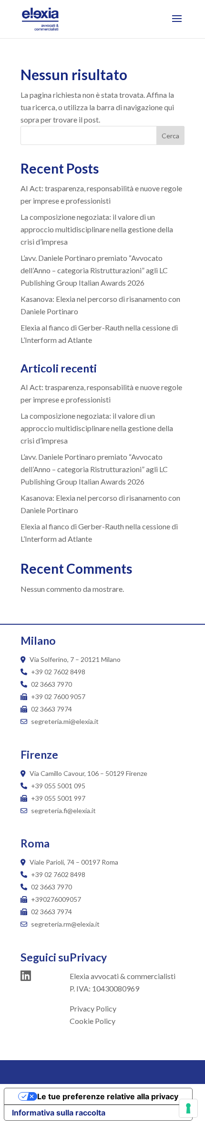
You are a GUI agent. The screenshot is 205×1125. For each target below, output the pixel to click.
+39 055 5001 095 (58, 786)
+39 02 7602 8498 (58, 672)
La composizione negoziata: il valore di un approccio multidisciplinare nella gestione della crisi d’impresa (96, 229)
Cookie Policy (92, 1020)
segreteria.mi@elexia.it (64, 721)
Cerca (170, 136)
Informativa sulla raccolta (58, 1112)
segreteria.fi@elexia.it (63, 810)
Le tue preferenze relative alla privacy (107, 1096)
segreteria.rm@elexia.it (65, 924)
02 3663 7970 (51, 684)
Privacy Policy (93, 1008)
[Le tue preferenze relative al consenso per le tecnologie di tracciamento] (188, 1108)
